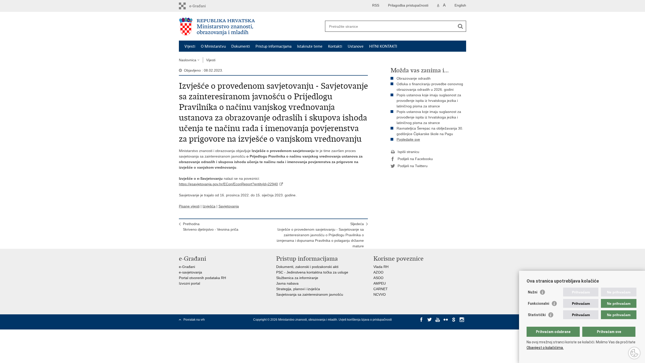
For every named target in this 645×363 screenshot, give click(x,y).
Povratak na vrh (194, 319)
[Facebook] (421, 319)
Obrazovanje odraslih (414, 78)
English (460, 5)
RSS (375, 5)
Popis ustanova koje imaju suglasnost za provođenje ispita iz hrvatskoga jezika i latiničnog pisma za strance (429, 100)
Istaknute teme (309, 46)
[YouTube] (437, 319)
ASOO (378, 278)
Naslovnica (187, 60)
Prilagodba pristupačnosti (408, 5)
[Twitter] (429, 319)
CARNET (380, 289)
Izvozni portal (189, 283)
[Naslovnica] (250, 26)
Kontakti (335, 46)
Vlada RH (381, 267)
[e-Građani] (200, 6)
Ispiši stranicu (408, 152)
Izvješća (209, 206)
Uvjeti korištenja (350, 319)
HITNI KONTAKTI (383, 46)
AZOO (378, 272)
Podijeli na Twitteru (413, 166)
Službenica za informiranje (297, 278)
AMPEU (379, 283)
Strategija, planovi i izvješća (298, 289)
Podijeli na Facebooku (415, 159)
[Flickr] (445, 319)
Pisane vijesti (189, 206)
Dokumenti (240, 46)
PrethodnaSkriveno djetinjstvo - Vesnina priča (210, 226)
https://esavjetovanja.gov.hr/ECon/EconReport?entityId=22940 (228, 184)
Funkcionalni (538, 303)
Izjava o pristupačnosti (376, 319)
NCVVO (379, 294)
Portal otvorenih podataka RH (202, 278)
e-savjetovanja (190, 272)
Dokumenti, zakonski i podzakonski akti (307, 267)
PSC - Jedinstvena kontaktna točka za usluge (312, 272)
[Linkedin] (421, 324)
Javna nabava (287, 283)
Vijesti (189, 46)
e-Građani (187, 267)
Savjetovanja (228, 206)
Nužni (532, 292)
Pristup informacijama (273, 46)
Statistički (537, 315)
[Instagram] (462, 319)
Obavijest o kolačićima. (545, 348)
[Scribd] (454, 319)
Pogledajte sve (408, 139)
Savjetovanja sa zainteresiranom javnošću (309, 294)
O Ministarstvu (213, 46)
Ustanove (356, 46)
